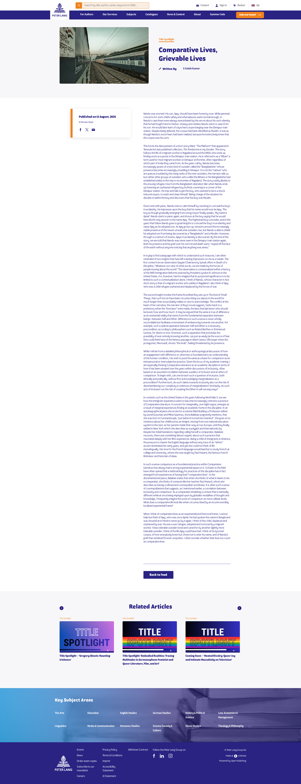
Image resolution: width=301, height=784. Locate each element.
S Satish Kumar (191, 68)
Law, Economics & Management (228, 715)
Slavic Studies (193, 726)
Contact (205, 5)
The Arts (59, 713)
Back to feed (158, 575)
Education (93, 713)
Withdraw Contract (138, 750)
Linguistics (60, 726)
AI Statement (110, 776)
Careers (81, 776)
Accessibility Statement (109, 768)
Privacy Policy (110, 750)
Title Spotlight (166, 39)
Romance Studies (130, 726)
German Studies (162, 713)
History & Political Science (195, 715)
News (80, 755)
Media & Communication (100, 726)
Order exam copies (87, 761)
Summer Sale (217, 14)
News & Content (176, 14)
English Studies (128, 713)
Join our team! (247, 14)
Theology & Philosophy (230, 726)
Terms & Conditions (112, 755)
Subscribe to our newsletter (85, 768)
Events (80, 750)
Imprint (106, 761)
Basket (241, 5)
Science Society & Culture (162, 728)
